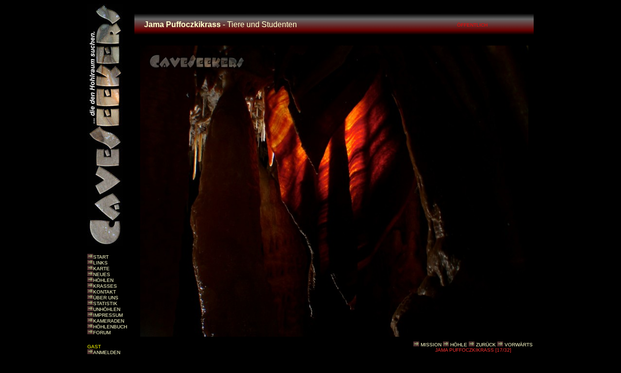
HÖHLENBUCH (110, 326)
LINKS (100, 262)
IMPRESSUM (108, 315)
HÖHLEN (103, 280)
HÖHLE (458, 344)
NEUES (101, 274)
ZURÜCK (486, 344)
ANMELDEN (106, 352)
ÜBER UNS (105, 297)
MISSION (431, 344)
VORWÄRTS (519, 344)
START (101, 257)
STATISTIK (105, 303)
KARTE (101, 268)
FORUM (102, 332)
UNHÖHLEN (106, 309)
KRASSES (105, 286)
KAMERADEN (108, 321)
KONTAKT (104, 292)
